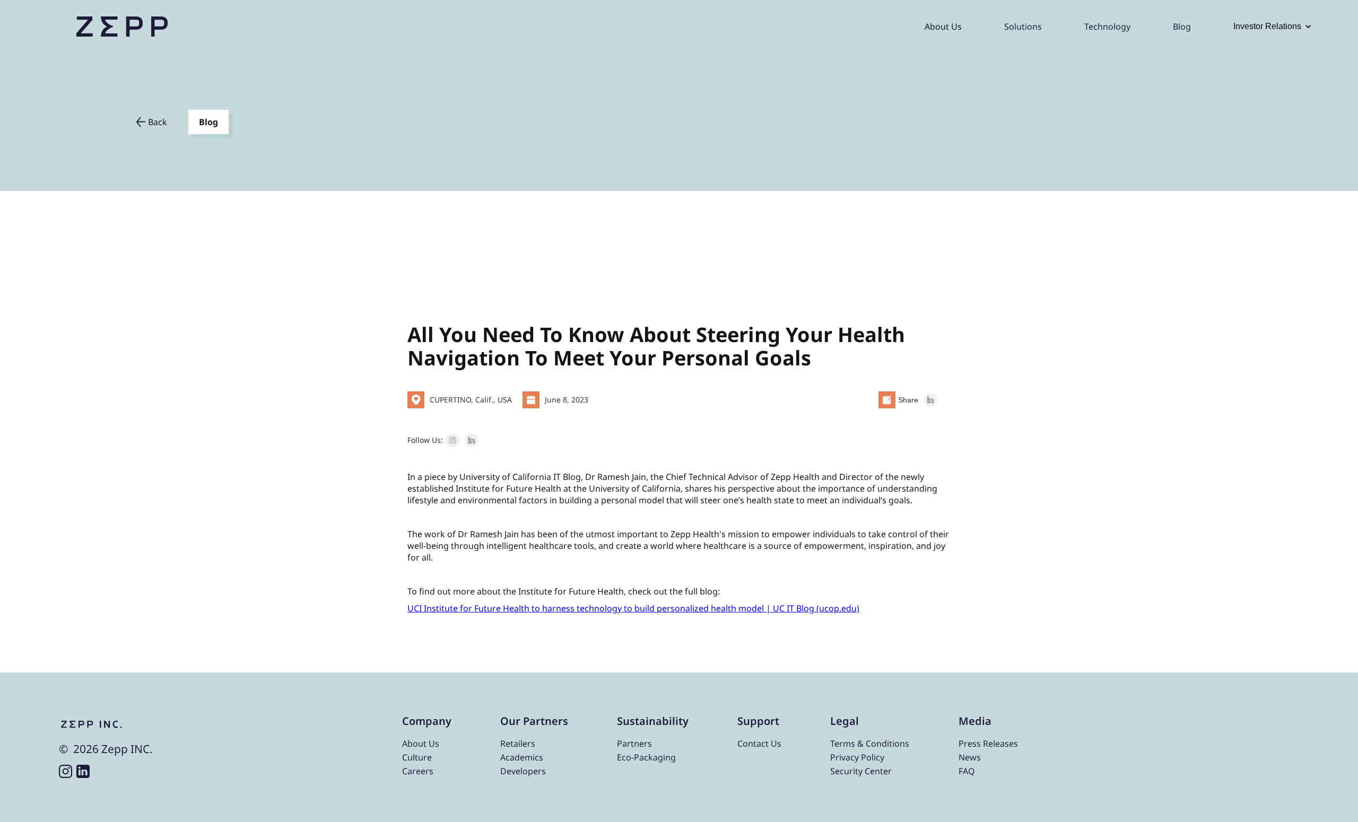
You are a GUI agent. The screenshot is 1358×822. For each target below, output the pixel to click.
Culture (417, 757)
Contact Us (759, 743)
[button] (1272, 26)
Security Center (861, 771)
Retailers (517, 743)
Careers (417, 771)
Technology (1107, 26)
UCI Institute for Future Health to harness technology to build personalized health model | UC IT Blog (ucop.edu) (633, 608)
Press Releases (988, 743)
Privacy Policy (857, 757)
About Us (943, 26)
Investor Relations (1267, 26)
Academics (521, 757)
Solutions (1023, 26)
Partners (634, 743)
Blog (1182, 26)
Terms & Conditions (869, 743)
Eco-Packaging (646, 757)
